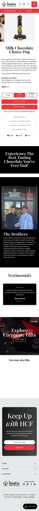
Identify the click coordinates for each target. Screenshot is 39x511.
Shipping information (19, 125)
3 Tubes (19, 95)
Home (4, 463)
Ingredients (20, 117)
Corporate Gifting (9, 11)
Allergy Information (19, 121)
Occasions (6, 474)
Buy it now (19, 107)
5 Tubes (31, 95)
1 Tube (7, 95)
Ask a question (19, 129)
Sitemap (31, 497)
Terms (25, 497)
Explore (5, 469)
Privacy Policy (16, 497)
